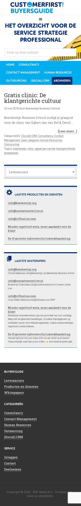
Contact (10, 463)
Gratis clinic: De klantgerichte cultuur (32, 97)
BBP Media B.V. (43, 492)
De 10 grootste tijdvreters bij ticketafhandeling (39, 238)
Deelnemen (12, 469)
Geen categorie (30, 140)
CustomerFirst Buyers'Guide (40, 7)
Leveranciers (14, 380)
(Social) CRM (29, 135)
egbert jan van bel (45, 148)
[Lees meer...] (67, 131)
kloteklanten (11, 153)
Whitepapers (14, 392)
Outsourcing (11, 144)
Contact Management (20, 419)
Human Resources (51, 140)
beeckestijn (19, 148)
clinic (31, 148)
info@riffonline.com (22, 219)
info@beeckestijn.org (22, 203)
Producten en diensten (21, 386)
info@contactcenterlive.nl (25, 211)
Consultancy (45, 135)
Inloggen (11, 457)
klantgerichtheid (65, 148)
